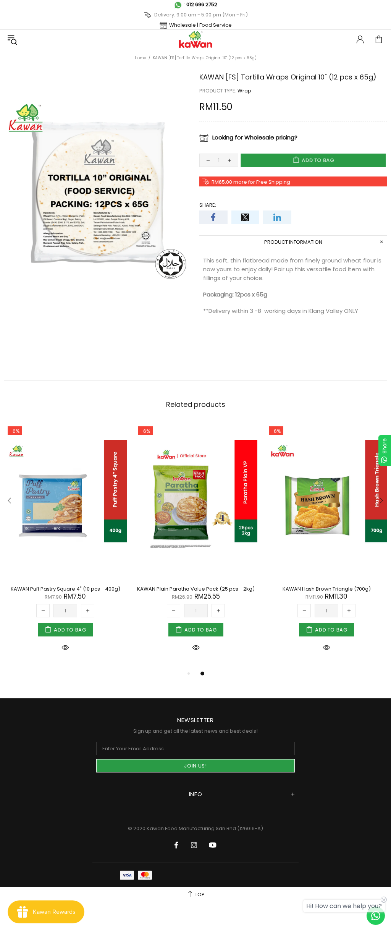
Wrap (244, 90)
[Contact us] (376, 916)
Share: (207, 205)
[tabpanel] (65, 546)
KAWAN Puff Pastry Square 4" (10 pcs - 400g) (65, 589)
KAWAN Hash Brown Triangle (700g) (327, 589)
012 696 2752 (201, 4)
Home (140, 58)
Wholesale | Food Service (200, 25)
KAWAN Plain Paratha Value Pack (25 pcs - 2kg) (196, 589)
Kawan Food (195, 39)
